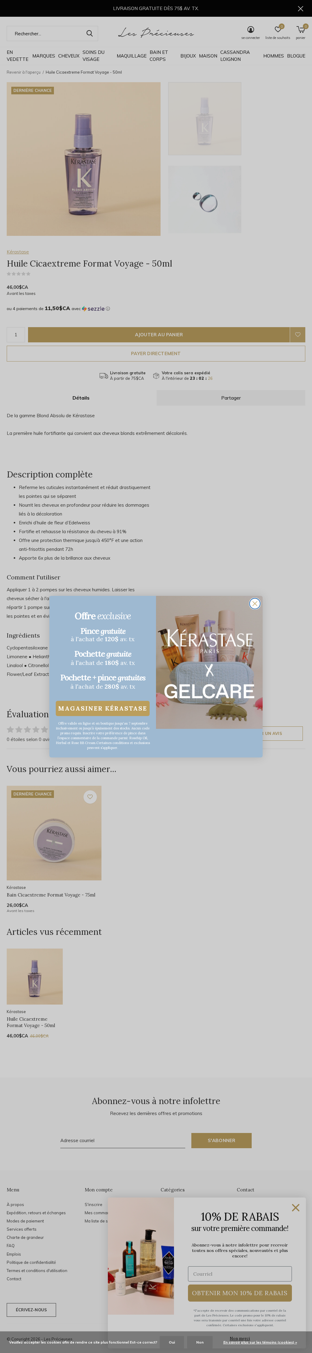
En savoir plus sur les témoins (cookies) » (260, 1342)
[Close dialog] (255, 603)
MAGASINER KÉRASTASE (102, 708)
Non (200, 1342)
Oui (172, 1342)
